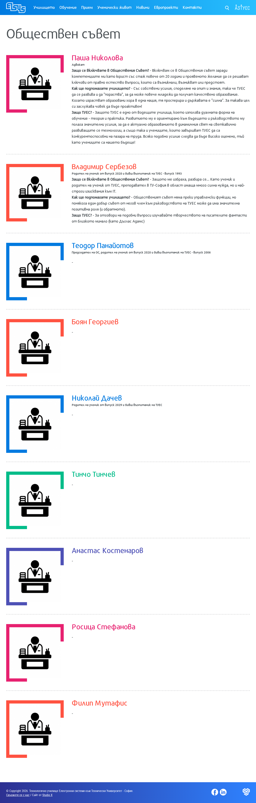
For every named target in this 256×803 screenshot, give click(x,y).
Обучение (68, 7)
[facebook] (214, 792)
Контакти (192, 7)
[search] (227, 7)
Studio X (47, 795)
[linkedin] (223, 792)
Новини (142, 7)
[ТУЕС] (15, 9)
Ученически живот (114, 7)
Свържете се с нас (17, 795)
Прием (87, 7)
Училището (44, 7)
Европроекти (166, 7)
